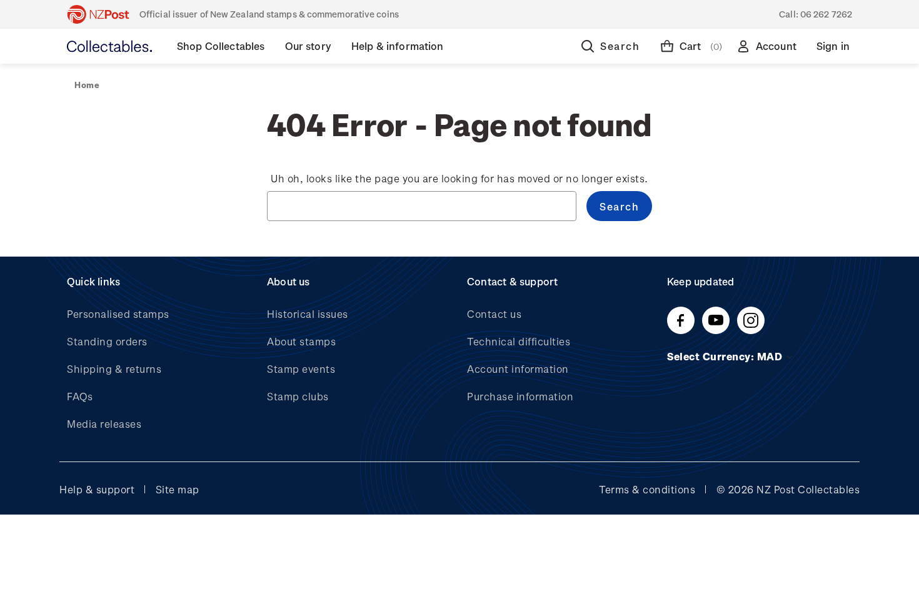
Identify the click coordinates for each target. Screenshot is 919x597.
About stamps (301, 341)
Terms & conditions (647, 489)
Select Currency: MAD (726, 356)
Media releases (104, 424)
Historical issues (307, 314)
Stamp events (301, 369)
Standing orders (107, 341)
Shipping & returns (114, 369)
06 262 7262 (826, 14)
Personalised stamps (118, 314)
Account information (518, 369)
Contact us (494, 314)
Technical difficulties (518, 341)
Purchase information (520, 396)
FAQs (80, 396)
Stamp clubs (298, 396)
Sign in (833, 46)
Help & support (96, 489)
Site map (177, 489)
